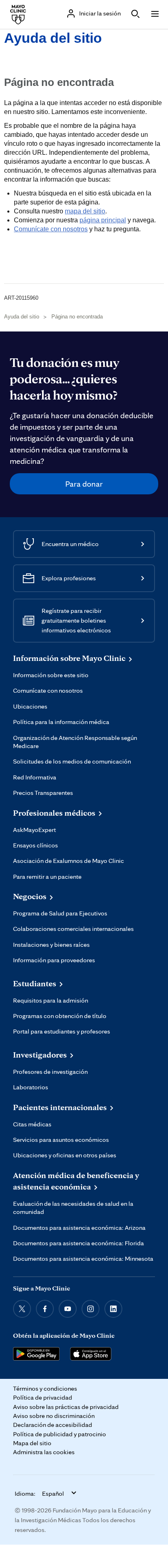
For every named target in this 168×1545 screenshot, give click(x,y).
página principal (103, 220)
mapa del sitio (85, 211)
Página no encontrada (77, 317)
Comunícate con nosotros (51, 229)
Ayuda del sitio (53, 38)
